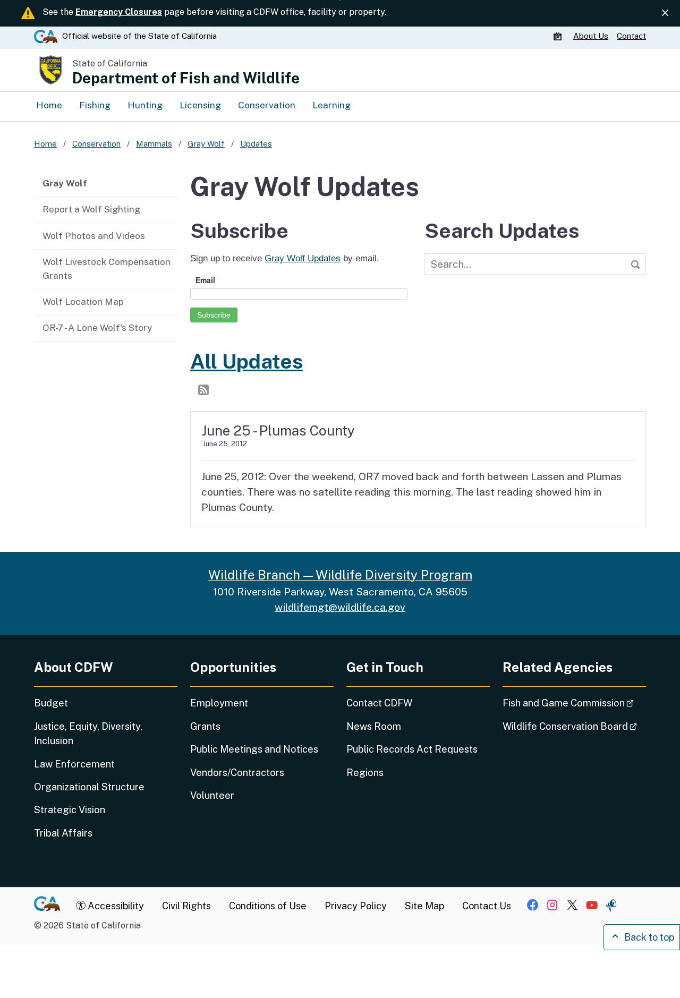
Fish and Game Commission (574, 703)
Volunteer (212, 795)
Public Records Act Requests (412, 749)
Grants (205, 726)
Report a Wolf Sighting (91, 209)
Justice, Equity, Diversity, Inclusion (88, 733)
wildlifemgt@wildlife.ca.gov (340, 607)
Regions (365, 772)
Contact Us (486, 905)
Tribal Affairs (63, 833)
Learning (331, 105)
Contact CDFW (379, 703)
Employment (219, 703)
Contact (631, 35)
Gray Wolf (64, 183)
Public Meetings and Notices (254, 749)
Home (49, 105)
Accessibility (115, 905)
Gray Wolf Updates (303, 258)
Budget (51, 703)
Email (205, 280)
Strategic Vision (69, 809)
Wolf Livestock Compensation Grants (106, 269)
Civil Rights (186, 905)
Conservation (266, 105)
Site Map (424, 905)
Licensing (200, 105)
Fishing (94, 105)
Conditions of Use (268, 905)
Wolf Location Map (83, 301)
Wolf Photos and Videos (93, 236)
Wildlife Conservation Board (574, 726)
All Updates (246, 361)
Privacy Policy (356, 905)
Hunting (145, 105)
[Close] (665, 12)
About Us (590, 35)
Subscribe (214, 315)
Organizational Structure (89, 786)
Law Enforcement (74, 764)
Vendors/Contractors (237, 772)
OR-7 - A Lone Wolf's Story (97, 327)
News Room (373, 726)
